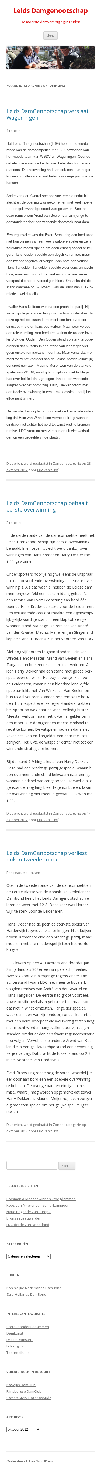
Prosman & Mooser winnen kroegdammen (41, 1198)
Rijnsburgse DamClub (23, 1391)
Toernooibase (18, 1352)
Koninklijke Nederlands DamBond (33, 1288)
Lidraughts (15, 1346)
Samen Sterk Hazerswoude (28, 1397)
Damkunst (14, 1333)
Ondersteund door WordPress (29, 1461)
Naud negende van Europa (28, 1211)
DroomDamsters (19, 1339)
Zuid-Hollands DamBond (26, 1294)
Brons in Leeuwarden (23, 1218)
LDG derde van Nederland (27, 1224)
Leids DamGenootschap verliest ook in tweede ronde (46, 856)
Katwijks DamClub (21, 1384)
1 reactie (13, 130)
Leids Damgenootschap (50, 10)
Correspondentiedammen (27, 1326)
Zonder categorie (67, 463)
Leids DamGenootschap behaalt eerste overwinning (47, 506)
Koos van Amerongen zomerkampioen (37, 1205)
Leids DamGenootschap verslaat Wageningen (47, 114)
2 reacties (14, 522)
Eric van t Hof (47, 469)
